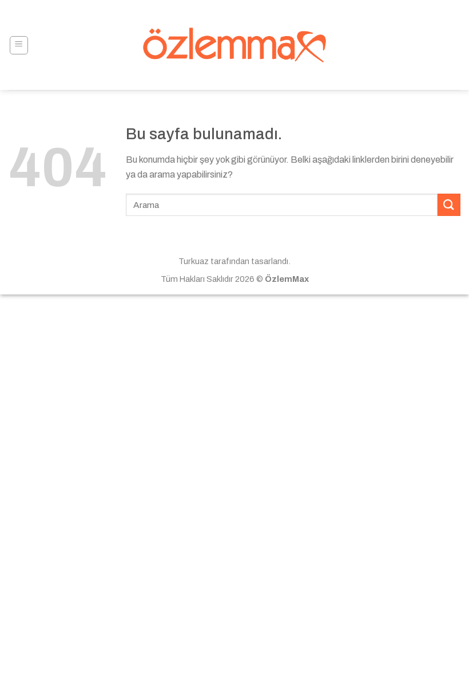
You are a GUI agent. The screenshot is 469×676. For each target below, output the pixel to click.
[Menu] (19, 45)
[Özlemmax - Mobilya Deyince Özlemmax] (234, 45)
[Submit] (449, 205)
